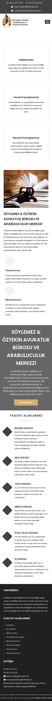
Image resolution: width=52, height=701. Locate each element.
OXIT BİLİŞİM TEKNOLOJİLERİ (41, 698)
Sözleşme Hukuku (13, 653)
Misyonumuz (13, 299)
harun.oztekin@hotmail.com (26, 6)
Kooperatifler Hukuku (15, 637)
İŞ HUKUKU (21, 559)
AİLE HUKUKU (22, 457)
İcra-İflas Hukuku (13, 645)
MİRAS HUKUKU (23, 506)
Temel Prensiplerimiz (26, 97)
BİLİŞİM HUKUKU (24, 428)
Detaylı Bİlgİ (26, 402)
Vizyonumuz (12, 270)
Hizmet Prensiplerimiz (26, 138)
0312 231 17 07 (16, 3)
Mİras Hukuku (11, 633)
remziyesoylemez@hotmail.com (27, 10)
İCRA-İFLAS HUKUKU (26, 533)
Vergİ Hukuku (11, 649)
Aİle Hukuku (11, 629)
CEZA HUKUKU (23, 484)
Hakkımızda (26, 59)
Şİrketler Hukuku (13, 641)
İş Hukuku (10, 625)
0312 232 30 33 (35, 3)
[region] (26, 37)
